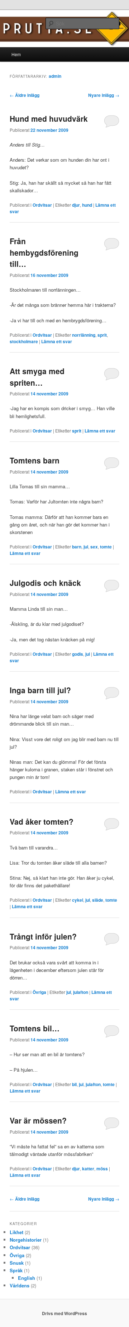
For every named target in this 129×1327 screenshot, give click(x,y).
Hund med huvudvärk (49, 118)
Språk (16, 1270)
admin (55, 76)
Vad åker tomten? (41, 821)
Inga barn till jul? (40, 690)
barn (76, 546)
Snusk (17, 1262)
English (26, 1277)
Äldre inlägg (24, 95)
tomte (106, 546)
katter (88, 1168)
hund (87, 205)
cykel (77, 900)
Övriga (39, 992)
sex (94, 546)
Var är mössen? (38, 1120)
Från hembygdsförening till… (44, 252)
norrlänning (83, 335)
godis (77, 654)
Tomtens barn (34, 460)
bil (74, 1084)
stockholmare (24, 341)
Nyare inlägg (103, 95)
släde (97, 900)
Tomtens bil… (34, 1028)
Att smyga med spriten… (37, 377)
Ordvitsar (42, 205)
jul (85, 546)
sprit (102, 335)
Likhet (16, 1232)
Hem (16, 54)
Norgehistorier (26, 1239)
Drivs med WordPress (64, 1313)
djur (76, 205)
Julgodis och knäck (45, 582)
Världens (19, 1285)
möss (102, 1168)
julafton (80, 992)
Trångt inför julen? (43, 936)
